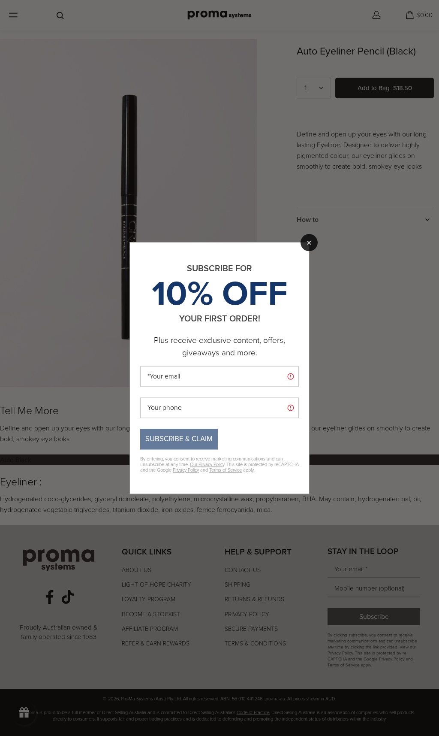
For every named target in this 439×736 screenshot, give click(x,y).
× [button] (309, 242)
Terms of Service (225, 469)
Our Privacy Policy (207, 464)
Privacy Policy (186, 469)
